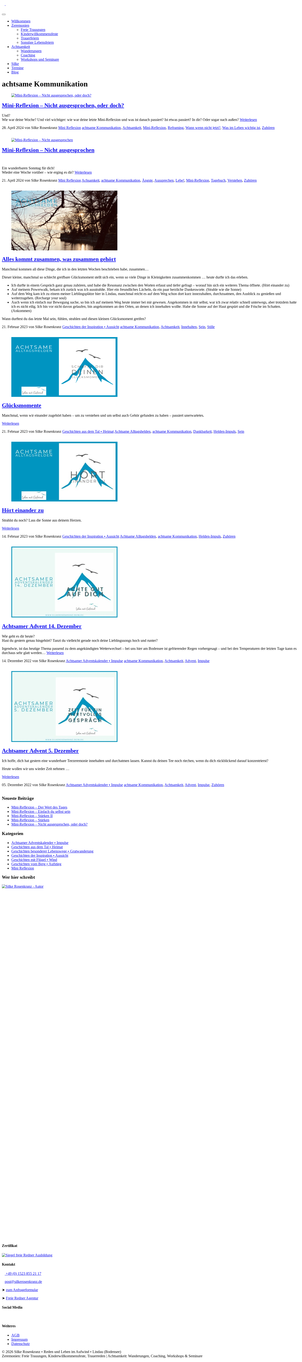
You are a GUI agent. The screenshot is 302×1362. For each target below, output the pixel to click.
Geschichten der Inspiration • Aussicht (90, 327)
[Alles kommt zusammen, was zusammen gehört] (64, 249)
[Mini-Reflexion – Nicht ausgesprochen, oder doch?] (51, 95)
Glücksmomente (21, 405)
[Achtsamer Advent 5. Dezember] (64, 741)
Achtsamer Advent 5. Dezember (40, 751)
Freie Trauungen (33, 30)
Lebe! (180, 180)
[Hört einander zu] (64, 500)
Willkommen (20, 21)
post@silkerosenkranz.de (23, 1282)
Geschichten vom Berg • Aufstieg (36, 864)
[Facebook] (18, 4)
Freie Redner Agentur (22, 1298)
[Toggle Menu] (4, 14)
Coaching (28, 55)
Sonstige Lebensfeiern (37, 42)
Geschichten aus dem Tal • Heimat (88, 431)
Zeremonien (20, 25)
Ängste (147, 180)
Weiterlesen (248, 120)
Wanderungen (31, 51)
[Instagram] (22, 4)
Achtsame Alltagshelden (132, 431)
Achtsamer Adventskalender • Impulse (94, 661)
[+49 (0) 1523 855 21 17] (4, 4)
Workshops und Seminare (40, 59)
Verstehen (234, 180)
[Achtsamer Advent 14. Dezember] (64, 616)
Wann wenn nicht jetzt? (202, 128)
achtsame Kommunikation (101, 128)
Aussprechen (164, 180)
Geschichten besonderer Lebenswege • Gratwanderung (52, 851)
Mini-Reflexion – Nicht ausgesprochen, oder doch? (63, 105)
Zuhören (268, 128)
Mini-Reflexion (154, 128)
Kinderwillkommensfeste (39, 34)
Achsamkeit (90, 180)
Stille (211, 327)
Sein (202, 327)
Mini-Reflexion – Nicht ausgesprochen (48, 150)
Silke (15, 64)
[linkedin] (14, 4)
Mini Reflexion (69, 128)
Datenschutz (20, 1344)
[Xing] (10, 4)
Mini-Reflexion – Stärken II (32, 816)
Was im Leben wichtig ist (241, 128)
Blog (15, 72)
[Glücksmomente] (64, 396)
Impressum (19, 1339)
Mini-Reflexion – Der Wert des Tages (39, 807)
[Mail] (7, 4)
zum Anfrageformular (22, 1290)
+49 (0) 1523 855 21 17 (23, 1274)
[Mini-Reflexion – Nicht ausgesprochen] (42, 140)
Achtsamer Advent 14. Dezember (42, 626)
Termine (17, 68)
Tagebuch (218, 180)
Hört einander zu (23, 510)
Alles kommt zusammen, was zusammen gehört (59, 259)
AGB (15, 1335)
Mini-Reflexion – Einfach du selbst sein (40, 811)
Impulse (204, 661)
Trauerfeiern (30, 38)
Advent (190, 661)
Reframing (176, 128)
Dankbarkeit (202, 431)
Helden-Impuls (225, 431)
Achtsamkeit (20, 47)
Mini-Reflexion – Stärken (30, 820)
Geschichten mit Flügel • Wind (34, 860)
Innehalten (189, 327)
